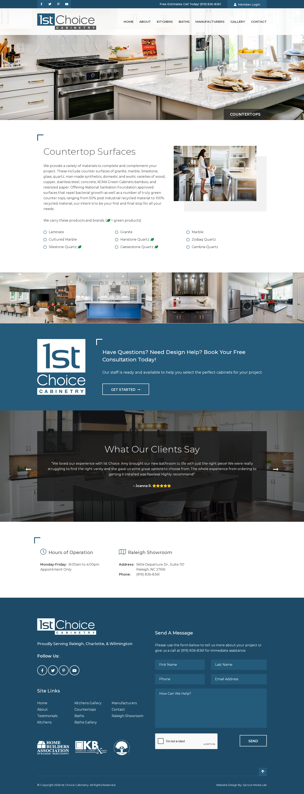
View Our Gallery (38, 305)
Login (249, 4)
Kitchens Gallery (88, 703)
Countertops (85, 709)
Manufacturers (210, 22)
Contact (259, 22)
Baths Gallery (85, 722)
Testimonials (47, 716)
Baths (184, 22)
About (145, 22)
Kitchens (165, 22)
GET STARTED (123, 390)
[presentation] (186, 741)
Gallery (237, 22)
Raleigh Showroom (127, 716)
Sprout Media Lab (255, 785)
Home (128, 22)
